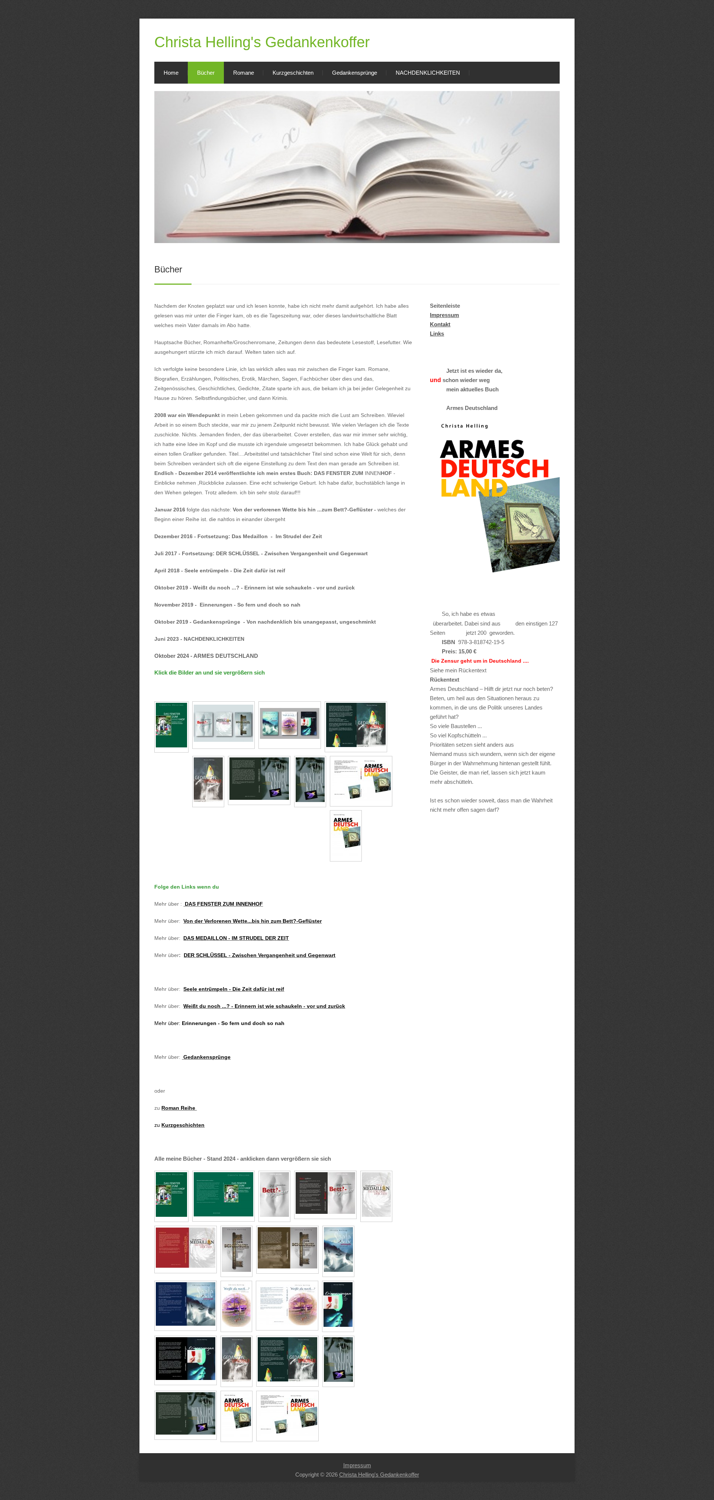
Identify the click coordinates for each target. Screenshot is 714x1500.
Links (437, 333)
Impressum (444, 315)
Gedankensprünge (354, 72)
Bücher (206, 72)
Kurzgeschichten (293, 72)
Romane (243, 72)
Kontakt (440, 324)
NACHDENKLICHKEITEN (428, 72)
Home (171, 72)
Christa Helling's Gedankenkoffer (262, 42)
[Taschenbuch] (171, 727)
